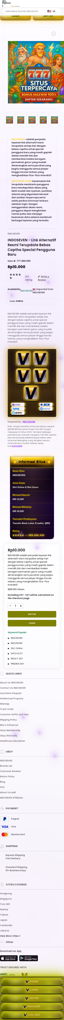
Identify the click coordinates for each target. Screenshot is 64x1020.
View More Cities (9, 935)
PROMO (34, 981)
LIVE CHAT (34, 1015)
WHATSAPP (34, 1006)
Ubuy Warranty (8, 735)
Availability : (14, 291)
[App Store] (9, 959)
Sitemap (4, 703)
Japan (3, 920)
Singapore (6, 898)
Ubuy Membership (10, 730)
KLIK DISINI (17, 446)
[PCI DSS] (7, 976)
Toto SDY (5, 904)
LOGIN (16, 16)
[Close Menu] (2, 7)
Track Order (7, 709)
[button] (53, 33)
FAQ (2, 787)
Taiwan (4, 914)
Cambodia (6, 925)
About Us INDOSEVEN (11, 682)
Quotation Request (11, 693)
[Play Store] (28, 959)
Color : (16, 301)
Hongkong (6, 893)
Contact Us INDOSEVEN (13, 687)
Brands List (6, 765)
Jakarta (4, 930)
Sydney (4, 909)
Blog (2, 781)
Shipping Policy (8, 719)
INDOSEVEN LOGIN (21, 181)
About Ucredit (8, 792)
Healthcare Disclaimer (12, 740)
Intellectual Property (11, 698)
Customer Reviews (10, 771)
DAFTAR (48, 16)
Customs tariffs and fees (14, 714)
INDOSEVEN (17, 139)
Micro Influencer (9, 725)
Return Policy (7, 776)
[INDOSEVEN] (15, 6)
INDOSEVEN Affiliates (11, 797)
